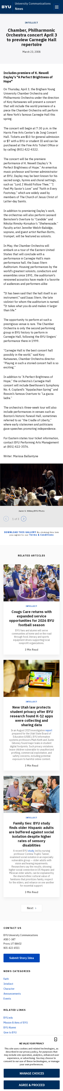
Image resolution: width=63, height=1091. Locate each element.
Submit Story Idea (21, 958)
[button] (55, 1039)
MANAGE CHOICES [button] (32, 1073)
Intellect (31, 22)
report (48, 730)
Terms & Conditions (41, 535)
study (31, 850)
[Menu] (56, 7)
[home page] (6, 7)
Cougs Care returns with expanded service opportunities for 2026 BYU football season (31, 618)
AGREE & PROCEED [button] (32, 1085)
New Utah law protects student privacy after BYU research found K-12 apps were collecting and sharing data (31, 716)
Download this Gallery (20, 532)
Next (30, 908)
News (19, 9)
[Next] (23, 518)
